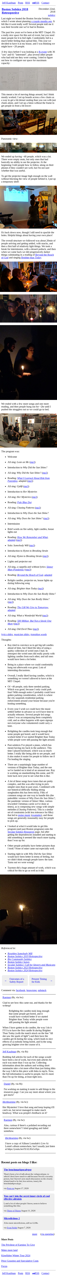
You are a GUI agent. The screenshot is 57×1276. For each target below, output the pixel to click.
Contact (45, 2)
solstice (51, 15)
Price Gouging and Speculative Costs (19, 1260)
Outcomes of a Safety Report (14, 980)
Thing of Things (14, 1211)
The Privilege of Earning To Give (18, 1244)
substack (42, 990)
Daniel (7, 1083)
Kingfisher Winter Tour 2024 (15, 1255)
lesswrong (31, 990)
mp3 (32, 462)
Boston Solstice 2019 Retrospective (25, 956)
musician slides (21, 634)
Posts (20, 2)
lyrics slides (7, 634)
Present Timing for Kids (42, 980)
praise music (24, 815)
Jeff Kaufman (9, 2)
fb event (43, 51)
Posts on (10, 1188)
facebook (20, 990)
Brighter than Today (31, 257)
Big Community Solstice (20, 959)
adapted (11, 540)
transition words (39, 634)
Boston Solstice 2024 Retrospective (25, 970)
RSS (27, 2)
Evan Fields (12, 1227)
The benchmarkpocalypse (18, 1169)
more (34, 1234)
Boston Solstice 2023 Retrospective (25, 967)
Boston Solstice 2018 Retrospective (15, 11)
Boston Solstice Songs (18, 962)
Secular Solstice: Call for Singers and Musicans (31, 964)
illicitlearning (9, 1102)
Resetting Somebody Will (20, 953)
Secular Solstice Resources (21, 831)
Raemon (7, 997)
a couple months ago (41, 21)
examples (36, 815)
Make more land (9, 1250)
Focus (4, 1266)
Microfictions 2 (12, 1218)
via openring (47, 1234)
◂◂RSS (35, 2)
